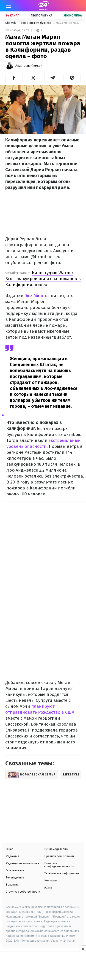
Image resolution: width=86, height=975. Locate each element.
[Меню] (8, 6)
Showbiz (11, 22)
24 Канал (12, 15)
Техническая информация (61, 873)
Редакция (12, 856)
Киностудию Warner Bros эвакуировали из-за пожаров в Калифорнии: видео (43, 278)
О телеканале (15, 870)
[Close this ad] (83, 949)
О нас (9, 849)
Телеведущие (15, 877)
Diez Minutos (37, 295)
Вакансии (12, 884)
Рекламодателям (56, 849)
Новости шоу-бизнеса (36, 22)
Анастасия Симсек (28, 66)
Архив (48, 887)
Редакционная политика (22, 863)
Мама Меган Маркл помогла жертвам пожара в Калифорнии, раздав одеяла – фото (68, 22)
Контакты (50, 880)
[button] (13, 78)
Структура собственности (23, 891)
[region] (43, 964)
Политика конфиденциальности (59, 865)
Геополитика (41, 15)
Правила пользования (59, 856)
